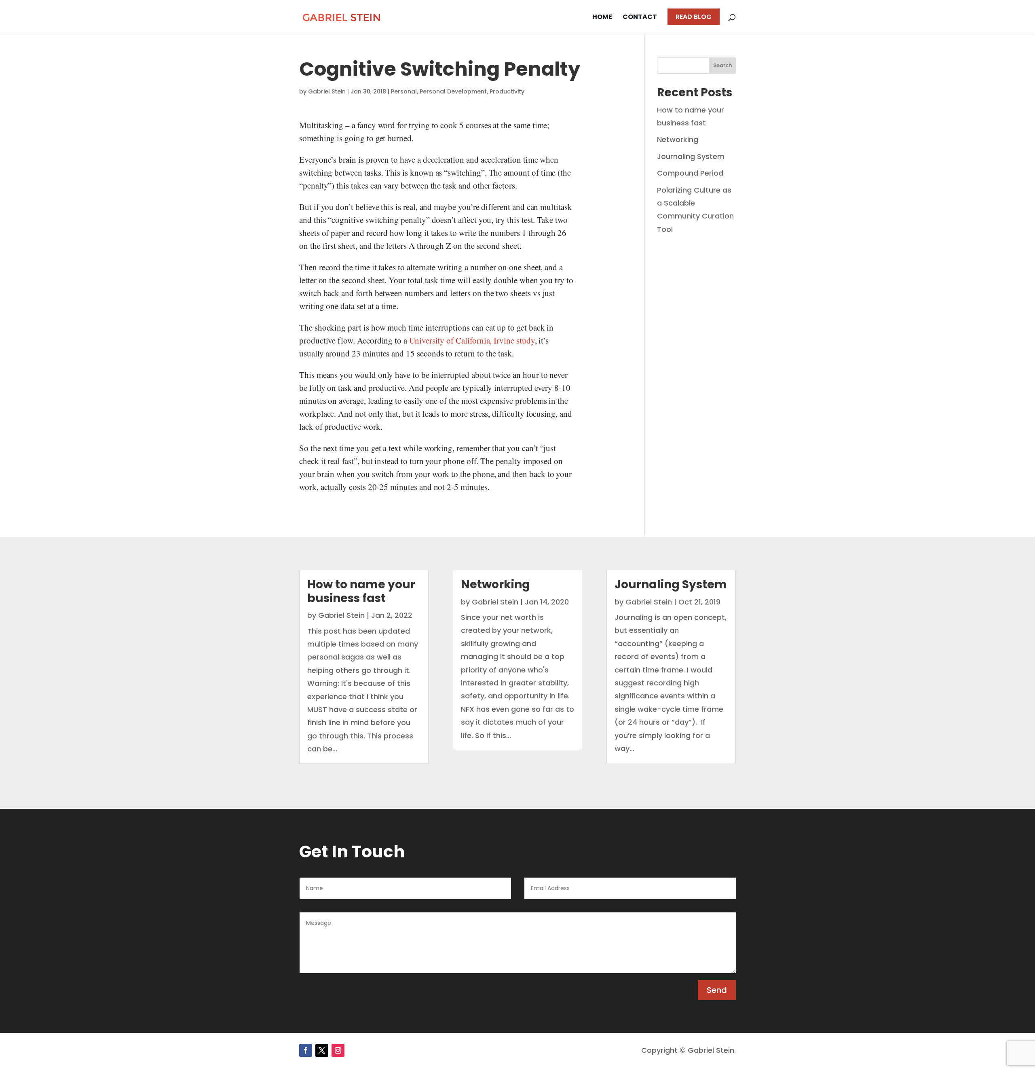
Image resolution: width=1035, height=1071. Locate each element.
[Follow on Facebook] (305, 1050)
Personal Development (453, 91)
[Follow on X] (321, 1050)
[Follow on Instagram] (338, 1050)
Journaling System (690, 156)
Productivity (507, 91)
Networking (677, 139)
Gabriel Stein (327, 91)
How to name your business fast (361, 591)
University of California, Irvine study (472, 340)
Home (602, 17)
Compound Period (690, 173)
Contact (640, 17)
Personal (404, 91)
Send (717, 990)
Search (722, 65)
